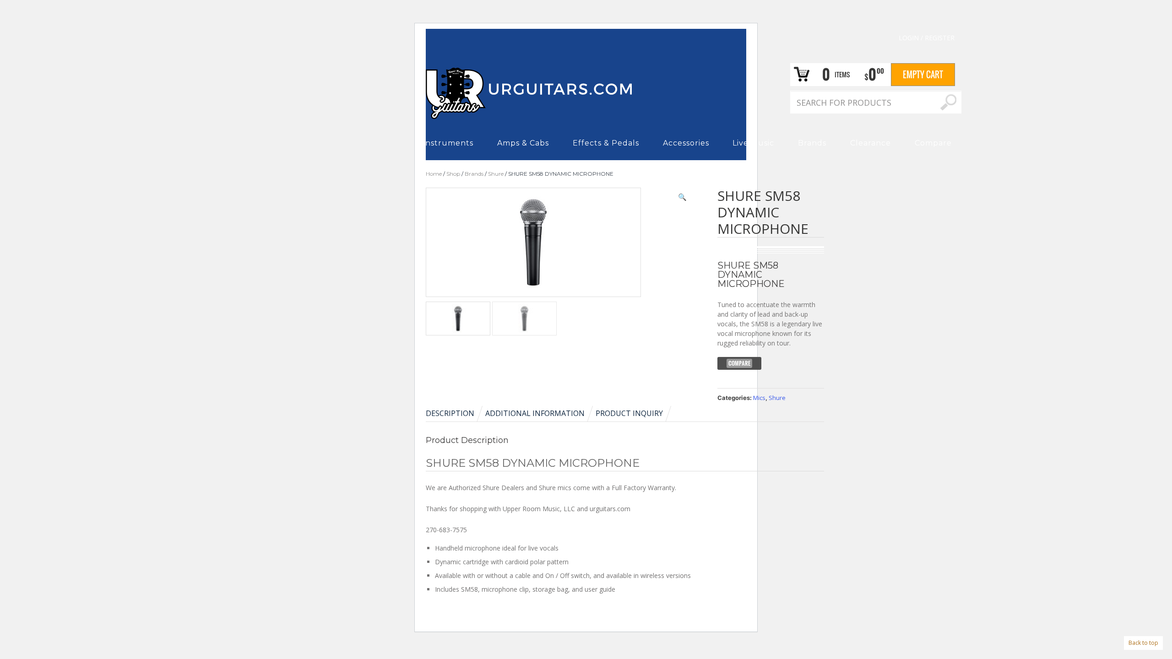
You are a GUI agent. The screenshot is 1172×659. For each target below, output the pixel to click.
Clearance (870, 143)
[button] (682, 196)
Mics (759, 398)
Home (434, 173)
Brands (812, 143)
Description (450, 413)
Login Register (927, 37)
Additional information (535, 413)
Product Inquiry (629, 413)
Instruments (448, 143)
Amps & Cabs (523, 143)
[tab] (455, 413)
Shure (496, 173)
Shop (453, 173)
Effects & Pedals (606, 143)
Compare (933, 143)
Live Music (753, 143)
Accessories (686, 143)
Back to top (1143, 643)
